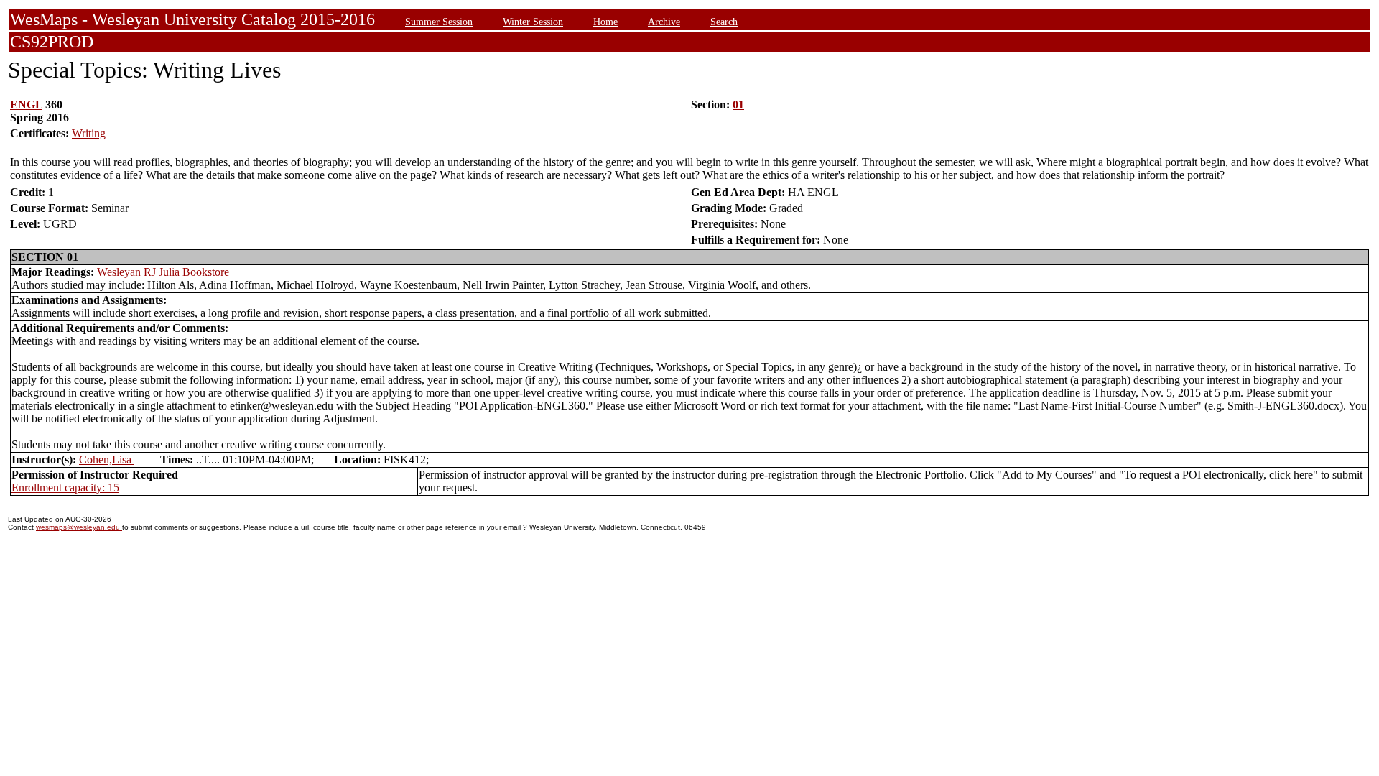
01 (738, 104)
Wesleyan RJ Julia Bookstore (163, 272)
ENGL (26, 104)
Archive (664, 21)
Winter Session (533, 21)
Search (724, 21)
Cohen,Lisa (106, 459)
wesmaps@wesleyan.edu (79, 527)
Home (605, 21)
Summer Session (439, 21)
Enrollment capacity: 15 (65, 487)
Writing (89, 133)
